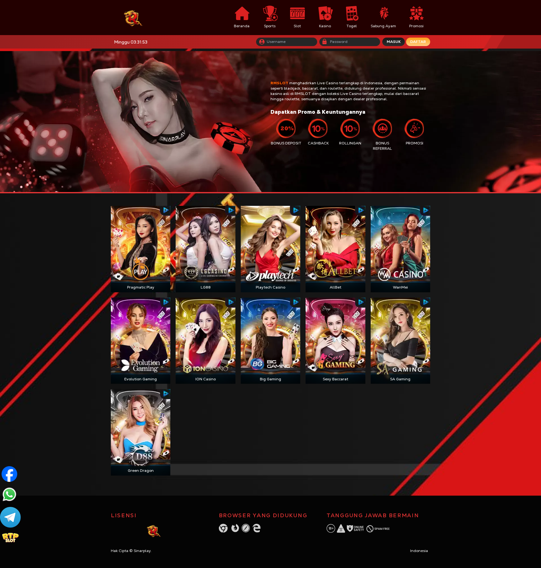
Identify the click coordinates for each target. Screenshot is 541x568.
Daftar (418, 41)
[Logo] (145, 17)
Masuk (394, 41)
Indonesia (419, 550)
